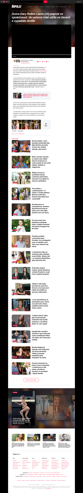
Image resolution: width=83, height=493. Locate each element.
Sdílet (44, 61)
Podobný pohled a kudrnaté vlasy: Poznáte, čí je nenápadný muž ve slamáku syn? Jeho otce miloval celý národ (41, 241)
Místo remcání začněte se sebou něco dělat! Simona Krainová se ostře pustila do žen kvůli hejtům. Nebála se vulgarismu (41, 162)
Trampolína (36, 474)
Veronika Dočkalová (24, 61)
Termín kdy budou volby (17, 465)
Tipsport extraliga (35, 463)
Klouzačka (44, 474)
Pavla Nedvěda (42, 70)
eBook (39, 61)
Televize (47, 6)
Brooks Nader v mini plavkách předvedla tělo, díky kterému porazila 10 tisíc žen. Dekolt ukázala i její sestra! (41, 145)
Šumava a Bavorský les (55, 463)
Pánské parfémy (64, 476)
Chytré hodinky (58, 476)
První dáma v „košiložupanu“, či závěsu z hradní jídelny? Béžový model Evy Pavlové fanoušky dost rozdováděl (41, 194)
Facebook (19, 480)
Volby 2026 (14, 460)
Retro (52, 6)
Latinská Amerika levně (55, 466)
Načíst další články (31, 380)
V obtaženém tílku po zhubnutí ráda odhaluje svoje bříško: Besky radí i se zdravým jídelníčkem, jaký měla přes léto (41, 256)
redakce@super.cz (49, 488)
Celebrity (30, 6)
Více (69, 6)
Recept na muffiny (45, 462)
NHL (33, 468)
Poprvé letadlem (54, 462)
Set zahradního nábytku (51, 474)
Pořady (42, 6)
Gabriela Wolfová (24, 60)
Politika (36, 6)
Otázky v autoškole (64, 466)
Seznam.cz (79, 1)
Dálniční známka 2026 (65, 462)
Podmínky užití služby (40, 480)
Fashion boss (63, 6)
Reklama (23, 480)
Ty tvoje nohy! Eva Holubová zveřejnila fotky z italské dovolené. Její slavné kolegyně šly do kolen (41, 224)
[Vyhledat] (45, 1)
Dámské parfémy (39, 476)
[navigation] (1, 2)
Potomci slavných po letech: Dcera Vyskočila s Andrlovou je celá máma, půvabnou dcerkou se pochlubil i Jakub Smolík (40, 368)
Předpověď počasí (36, 472)
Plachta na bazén (31, 474)
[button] (41, 40)
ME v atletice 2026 (35, 465)
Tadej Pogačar (24, 465)
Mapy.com (30, 472)
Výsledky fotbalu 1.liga (36, 462)
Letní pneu (44, 476)
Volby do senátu (15, 466)
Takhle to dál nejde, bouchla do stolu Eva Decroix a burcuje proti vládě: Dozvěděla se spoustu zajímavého (40, 288)
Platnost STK (63, 468)
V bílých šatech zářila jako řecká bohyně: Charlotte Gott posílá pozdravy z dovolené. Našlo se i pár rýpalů (40, 320)
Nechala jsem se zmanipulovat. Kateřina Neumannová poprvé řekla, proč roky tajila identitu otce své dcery (40, 209)
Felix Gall (24, 466)
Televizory (53, 476)
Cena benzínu (47, 472)
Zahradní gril (58, 474)
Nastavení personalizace (61, 480)
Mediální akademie (33, 480)
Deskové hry (49, 476)
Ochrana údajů (47, 480)
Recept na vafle (44, 466)
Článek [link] (14, 28)
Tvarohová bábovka (45, 465)
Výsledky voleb (15, 463)
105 (48, 61)
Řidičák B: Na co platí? (65, 465)
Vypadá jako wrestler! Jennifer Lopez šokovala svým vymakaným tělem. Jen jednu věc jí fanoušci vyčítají (41, 336)
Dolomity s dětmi (54, 468)
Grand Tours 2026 (25, 468)
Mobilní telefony (26, 476)
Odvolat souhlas (53, 480)
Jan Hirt (23, 463)
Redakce (27, 480)
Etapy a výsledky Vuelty (26, 462)
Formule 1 (33, 466)
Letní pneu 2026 (64, 460)
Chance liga (34, 460)
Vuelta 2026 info (25, 460)
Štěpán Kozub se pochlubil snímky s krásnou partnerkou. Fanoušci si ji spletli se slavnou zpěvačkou (40, 177)
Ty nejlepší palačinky (45, 460)
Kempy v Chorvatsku (55, 460)
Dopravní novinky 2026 (65, 463)
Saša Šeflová (30, 60)
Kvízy (57, 6)
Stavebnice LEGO (33, 476)
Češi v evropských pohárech (55, 472)
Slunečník (40, 474)
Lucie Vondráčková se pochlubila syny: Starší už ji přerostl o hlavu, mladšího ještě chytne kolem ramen (40, 304)
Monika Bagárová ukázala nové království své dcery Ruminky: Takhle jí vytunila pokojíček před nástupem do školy (40, 352)
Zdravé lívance (44, 463)
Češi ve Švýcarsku (55, 465)
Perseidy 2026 (42, 472)
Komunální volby (15, 468)
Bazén (26, 474)
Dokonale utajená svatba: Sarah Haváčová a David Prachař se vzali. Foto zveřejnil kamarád (41, 271)
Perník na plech (44, 468)
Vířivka (62, 474)
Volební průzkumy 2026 (16, 462)
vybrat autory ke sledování (25, 63)
